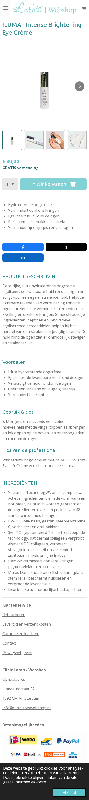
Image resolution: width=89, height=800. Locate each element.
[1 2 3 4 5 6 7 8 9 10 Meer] (10, 184)
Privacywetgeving (17, 652)
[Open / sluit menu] (5, 8)
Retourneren (13, 614)
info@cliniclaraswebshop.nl (26, 707)
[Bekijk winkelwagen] (84, 8)
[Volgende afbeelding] (79, 86)
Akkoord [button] (69, 792)
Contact (9, 643)
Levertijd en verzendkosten (26, 624)
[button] (12, 140)
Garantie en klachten (20, 633)
